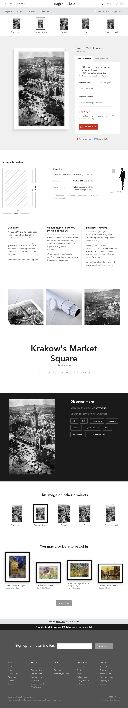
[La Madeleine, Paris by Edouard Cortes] (110, 573)
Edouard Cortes (105, 588)
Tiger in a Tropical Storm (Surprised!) (78, 584)
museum (112, 421)
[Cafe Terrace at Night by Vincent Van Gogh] (17, 567)
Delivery (90, 245)
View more (64, 603)
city (74, 421)
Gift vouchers (60, 667)
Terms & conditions (108, 667)
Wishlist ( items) (61, 673)
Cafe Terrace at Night (15, 585)
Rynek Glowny (92, 428)
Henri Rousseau (74, 588)
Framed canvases (38, 677)
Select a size (95, 82)
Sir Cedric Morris (43, 588)
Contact (11, 667)
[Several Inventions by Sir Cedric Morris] (48, 572)
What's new (36, 687)
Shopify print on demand (110, 700)
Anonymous (80, 51)
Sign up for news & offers (35, 645)
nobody (76, 428)
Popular (8, 11)
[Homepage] (64, 4)
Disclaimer (104, 684)
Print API (108, 697)
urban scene (78, 434)
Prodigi (117, 697)
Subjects (20, 11)
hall (83, 421)
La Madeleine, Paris (107, 585)
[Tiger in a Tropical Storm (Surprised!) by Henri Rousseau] (79, 570)
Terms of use (105, 673)
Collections (45, 11)
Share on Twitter (102, 139)
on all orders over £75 (64, 627)
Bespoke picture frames (28, 700)
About (10, 670)
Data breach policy (108, 677)
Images (8, 4)
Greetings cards (38, 684)
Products (22, 4)
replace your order (108, 262)
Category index (83, 680)
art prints (104, 76)
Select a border (85, 96)
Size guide (107, 83)
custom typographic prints (49, 700)
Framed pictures (38, 670)
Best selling (82, 667)
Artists (32, 11)
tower (107, 428)
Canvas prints (36, 673)
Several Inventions (45, 585)
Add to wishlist (85, 139)
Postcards (35, 680)
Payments (12, 677)
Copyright (104, 680)
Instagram (81, 684)
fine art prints (32, 259)
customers (63, 260)
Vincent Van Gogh (13, 588)
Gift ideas (58, 670)
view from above (97, 434)
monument (97, 421)
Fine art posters (37, 667)
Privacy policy (106, 670)
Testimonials (13, 673)
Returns (11, 684)
